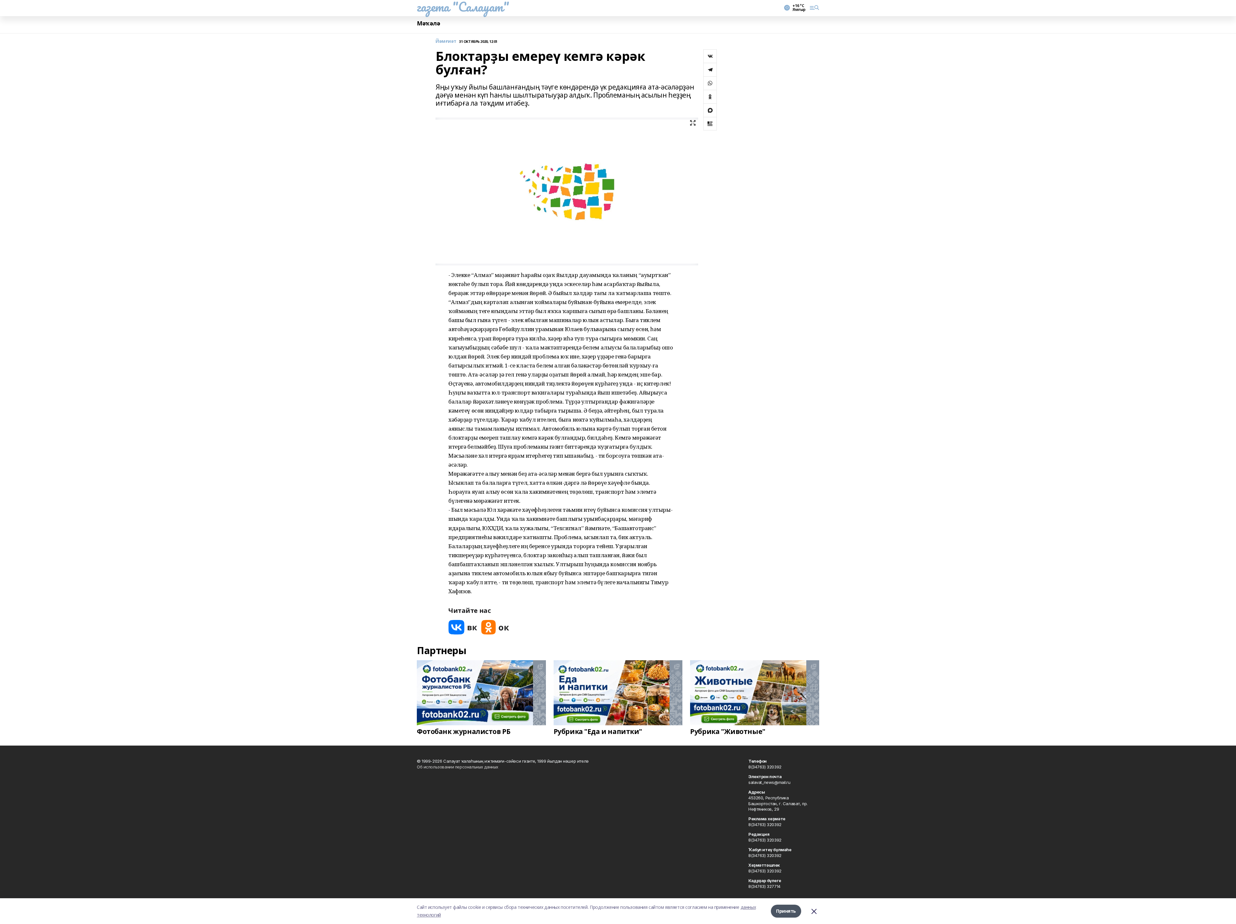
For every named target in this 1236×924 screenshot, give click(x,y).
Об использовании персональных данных (457, 766)
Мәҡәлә (428, 23)
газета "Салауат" (463, 7)
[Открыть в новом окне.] (462, 627)
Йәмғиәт (445, 41)
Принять (786, 911)
